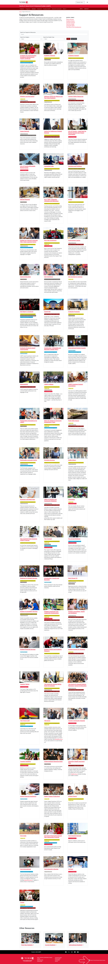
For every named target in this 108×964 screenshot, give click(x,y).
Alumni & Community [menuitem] (56, 8)
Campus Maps (39, 961)
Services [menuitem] (34, 8)
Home (20, 11)
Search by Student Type (48, 37)
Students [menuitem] (22, 8)
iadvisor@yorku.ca (28, 880)
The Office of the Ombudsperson (73, 27)
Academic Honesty (70, 21)
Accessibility (57, 959)
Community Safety (70, 25)
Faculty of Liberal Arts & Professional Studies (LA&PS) (35, 6)
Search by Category (24, 37)
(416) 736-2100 (40, 959)
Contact (86, 8)
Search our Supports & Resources (28, 32)
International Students (75, 945)
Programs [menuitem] (28, 8)
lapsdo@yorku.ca (59, 739)
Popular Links (80, 2)
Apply (81, 8)
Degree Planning (70, 19)
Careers (56, 961)
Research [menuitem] (39, 8)
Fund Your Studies (70, 24)
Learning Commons (70, 22)
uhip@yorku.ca (74, 774)
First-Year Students (27, 945)
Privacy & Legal (57, 958)
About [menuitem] (64, 8)
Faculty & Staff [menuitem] (46, 8)
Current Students (50, 945)
